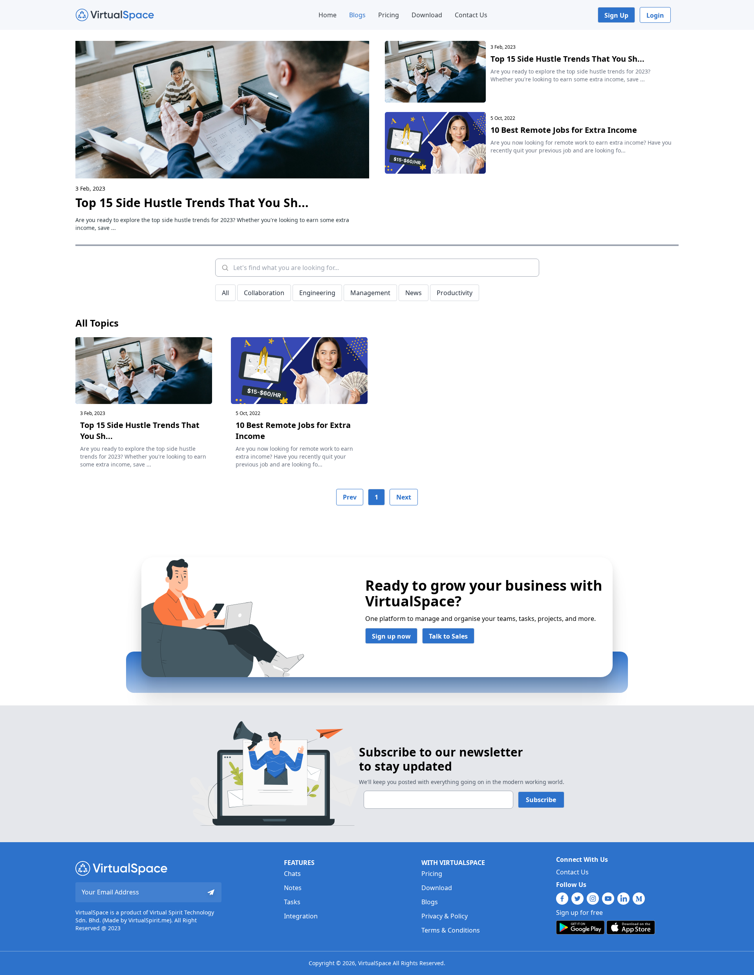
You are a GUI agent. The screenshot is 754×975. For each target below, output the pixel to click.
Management (370, 292)
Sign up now (391, 636)
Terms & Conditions (450, 930)
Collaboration (264, 292)
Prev (350, 497)
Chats (292, 873)
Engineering (317, 292)
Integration (301, 916)
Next (403, 497)
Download (427, 15)
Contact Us (471, 15)
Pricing (388, 15)
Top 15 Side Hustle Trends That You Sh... (192, 203)
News (413, 292)
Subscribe (541, 799)
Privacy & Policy (444, 916)
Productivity (454, 292)
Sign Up (616, 15)
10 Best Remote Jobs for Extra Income (563, 130)
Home (327, 15)
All (225, 292)
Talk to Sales (448, 636)
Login (655, 15)
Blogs (357, 15)
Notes (293, 887)
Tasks (292, 902)
